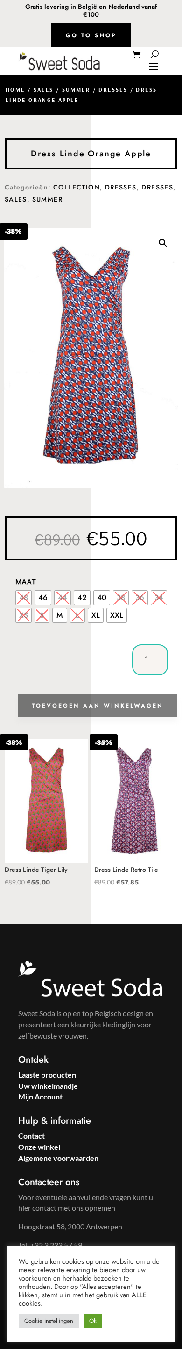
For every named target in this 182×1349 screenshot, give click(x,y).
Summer (76, 89)
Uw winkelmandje (48, 1085)
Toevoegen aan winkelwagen (97, 705)
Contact (31, 1135)
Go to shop (91, 35)
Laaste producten (47, 1074)
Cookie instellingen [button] (48, 1320)
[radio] (23, 598)
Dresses (112, 89)
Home (15, 89)
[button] (162, 243)
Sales (44, 89)
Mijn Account (40, 1096)
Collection (76, 187)
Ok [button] (93, 1320)
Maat (25, 581)
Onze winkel (39, 1146)
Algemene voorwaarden (58, 1157)
